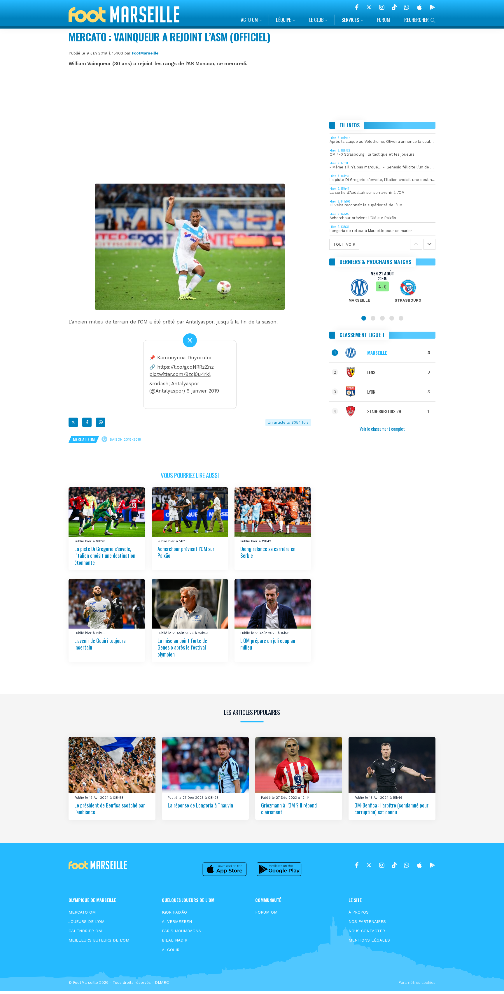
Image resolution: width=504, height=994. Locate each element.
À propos (359, 912)
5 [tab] (401, 318)
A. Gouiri (171, 949)
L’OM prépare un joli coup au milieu (267, 644)
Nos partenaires (367, 921)
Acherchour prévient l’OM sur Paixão (186, 552)
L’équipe (283, 19)
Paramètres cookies (416, 982)
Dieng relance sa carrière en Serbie (267, 552)
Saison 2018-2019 (125, 439)
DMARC (162, 982)
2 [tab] (373, 318)
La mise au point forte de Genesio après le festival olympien (182, 647)
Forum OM (266, 912)
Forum (383, 19)
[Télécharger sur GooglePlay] (432, 7)
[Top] (488, 981)
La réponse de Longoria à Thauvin (200, 805)
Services (350, 19)
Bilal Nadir (174, 940)
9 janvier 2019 (203, 391)
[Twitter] (369, 7)
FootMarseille (145, 53)
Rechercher (416, 19)
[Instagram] (381, 7)
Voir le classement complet (382, 428)
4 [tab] (391, 318)
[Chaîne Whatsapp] (406, 7)
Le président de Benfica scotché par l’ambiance (109, 808)
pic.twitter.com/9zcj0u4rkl (180, 374)
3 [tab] (382, 318)
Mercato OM (84, 439)
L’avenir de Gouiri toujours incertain (99, 644)
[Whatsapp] (100, 422)
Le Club (316, 19)
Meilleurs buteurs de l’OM (99, 940)
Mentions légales (369, 940)
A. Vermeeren (177, 921)
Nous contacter (367, 930)
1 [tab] (363, 318)
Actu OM (249, 19)
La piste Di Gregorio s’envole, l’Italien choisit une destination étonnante (104, 555)
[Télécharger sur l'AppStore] (419, 7)
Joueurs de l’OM (86, 921)
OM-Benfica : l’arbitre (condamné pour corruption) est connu (391, 808)
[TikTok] (394, 7)
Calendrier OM (85, 930)
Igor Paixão (174, 912)
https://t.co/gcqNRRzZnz (185, 367)
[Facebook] (357, 7)
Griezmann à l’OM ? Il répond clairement (289, 808)
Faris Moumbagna (181, 930)
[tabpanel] (382, 290)
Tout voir (344, 244)
